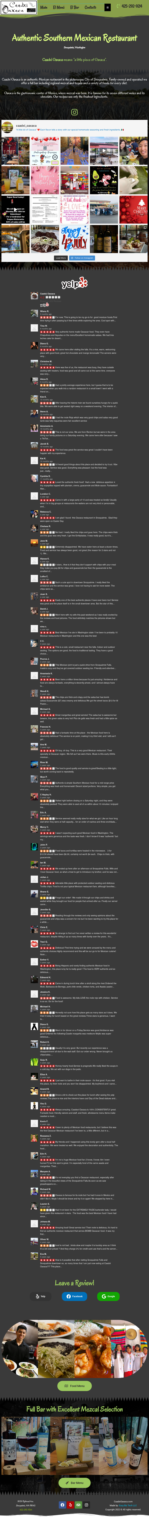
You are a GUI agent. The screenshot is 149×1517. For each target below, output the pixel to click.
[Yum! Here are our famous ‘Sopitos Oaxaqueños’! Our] (133, 239)
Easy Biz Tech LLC (128, 1505)
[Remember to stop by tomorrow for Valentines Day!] (15, 210)
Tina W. (43, 325)
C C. (42, 641)
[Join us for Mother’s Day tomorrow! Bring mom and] (45, 180)
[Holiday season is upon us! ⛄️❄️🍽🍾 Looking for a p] (75, 151)
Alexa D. (44, 379)
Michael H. (45, 1006)
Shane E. (44, 891)
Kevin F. (44, 1121)
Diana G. (44, 343)
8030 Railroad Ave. (26, 1501)
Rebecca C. (45, 511)
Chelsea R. (45, 526)
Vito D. (43, 1103)
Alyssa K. (44, 558)
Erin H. (43, 1153)
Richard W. (45, 1189)
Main (43, 7)
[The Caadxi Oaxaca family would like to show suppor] (104, 210)
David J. (44, 608)
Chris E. (44, 927)
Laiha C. (44, 576)
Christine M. (46, 361)
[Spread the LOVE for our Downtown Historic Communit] (45, 151)
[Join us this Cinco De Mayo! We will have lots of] (75, 180)
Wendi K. (44, 691)
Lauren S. (45, 1203)
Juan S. (44, 594)
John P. (44, 844)
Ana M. (43, 744)
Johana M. (45, 1221)
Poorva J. (44, 658)
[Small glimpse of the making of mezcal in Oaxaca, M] (104, 151)
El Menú (58, 7)
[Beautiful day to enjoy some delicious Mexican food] (133, 151)
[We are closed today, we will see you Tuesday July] (75, 239)
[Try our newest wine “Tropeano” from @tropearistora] (104, 239)
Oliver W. (44, 1239)
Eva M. (43, 1253)
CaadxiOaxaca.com (123, 1501)
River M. (44, 762)
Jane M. (44, 540)
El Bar (74, 7)
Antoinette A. (46, 426)
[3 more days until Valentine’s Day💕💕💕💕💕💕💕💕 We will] (45, 210)
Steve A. (44, 411)
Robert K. (44, 1041)
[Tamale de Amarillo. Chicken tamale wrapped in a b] (133, 180)
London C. (45, 493)
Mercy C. (44, 826)
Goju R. (44, 1059)
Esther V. (44, 959)
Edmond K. (45, 977)
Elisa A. (44, 1074)
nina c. (43, 626)
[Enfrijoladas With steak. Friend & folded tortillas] (45, 239)
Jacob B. (44, 443)
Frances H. (45, 726)
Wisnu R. (44, 311)
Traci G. (44, 941)
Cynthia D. (45, 476)
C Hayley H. (46, 794)
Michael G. (45, 709)
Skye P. (43, 776)
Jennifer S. (45, 909)
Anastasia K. (46, 673)
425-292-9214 (25, 1509)
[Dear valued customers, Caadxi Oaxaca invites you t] (15, 151)
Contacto (90, 7)
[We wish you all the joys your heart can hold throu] (15, 239)
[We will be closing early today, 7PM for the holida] (133, 210)
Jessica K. (45, 991)
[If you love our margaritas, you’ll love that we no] (15, 180)
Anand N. (44, 1088)
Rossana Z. (45, 1135)
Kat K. (43, 458)
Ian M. (43, 862)
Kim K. (43, 396)
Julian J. (44, 877)
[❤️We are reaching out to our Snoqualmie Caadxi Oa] (75, 210)
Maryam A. (45, 1171)
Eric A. (43, 812)
